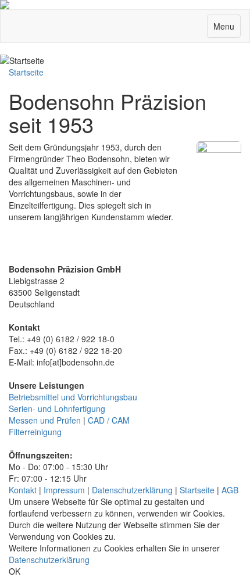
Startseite (26, 72)
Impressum (64, 490)
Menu (227, 29)
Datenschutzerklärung (132, 490)
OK (14, 571)
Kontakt (23, 490)
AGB (230, 490)
